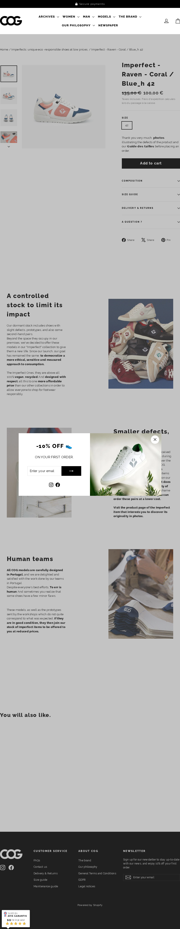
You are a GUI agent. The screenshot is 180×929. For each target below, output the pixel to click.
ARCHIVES (47, 16)
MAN (87, 16)
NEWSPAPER (108, 25)
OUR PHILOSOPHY (77, 25)
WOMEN (69, 16)
